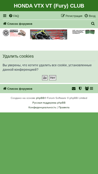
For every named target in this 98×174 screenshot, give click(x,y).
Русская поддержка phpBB (49, 102)
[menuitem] (14, 16)
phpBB (40, 98)
